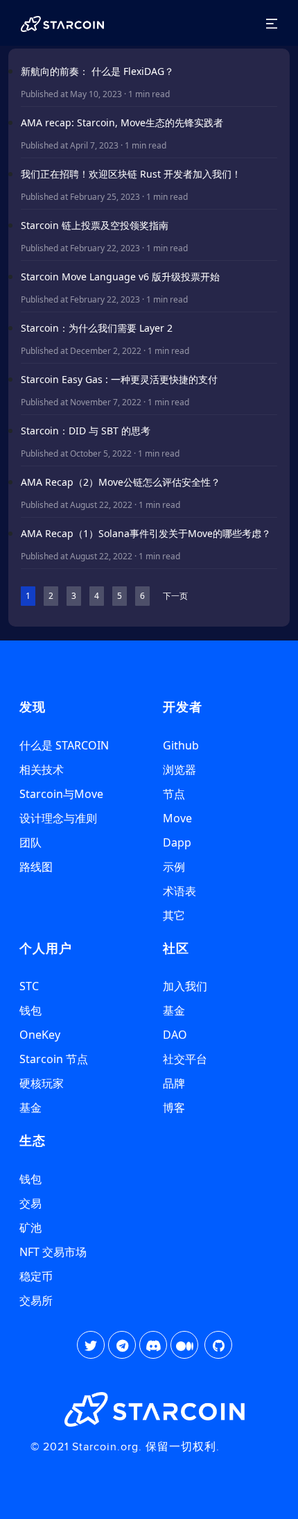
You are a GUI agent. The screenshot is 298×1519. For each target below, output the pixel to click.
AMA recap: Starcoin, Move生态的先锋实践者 (122, 122)
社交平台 (185, 1059)
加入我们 (185, 986)
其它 (174, 915)
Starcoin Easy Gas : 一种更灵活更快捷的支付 (119, 379)
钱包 (30, 1010)
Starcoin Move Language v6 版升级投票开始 (120, 276)
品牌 (174, 1083)
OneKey (39, 1034)
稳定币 (36, 1276)
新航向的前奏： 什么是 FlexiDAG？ (97, 71)
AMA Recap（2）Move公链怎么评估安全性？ (120, 482)
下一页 (175, 596)
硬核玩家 (41, 1083)
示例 (174, 866)
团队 (30, 842)
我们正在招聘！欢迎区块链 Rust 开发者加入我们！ (131, 173)
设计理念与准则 (58, 818)
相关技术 (41, 769)
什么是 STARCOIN (64, 745)
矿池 (30, 1227)
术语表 (179, 891)
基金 (30, 1107)
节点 (174, 793)
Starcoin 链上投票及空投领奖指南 (94, 225)
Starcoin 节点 (53, 1059)
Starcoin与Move (61, 793)
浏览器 (179, 769)
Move (177, 818)
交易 (30, 1203)
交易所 (36, 1300)
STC (29, 986)
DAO (175, 1034)
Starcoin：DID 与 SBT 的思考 (85, 430)
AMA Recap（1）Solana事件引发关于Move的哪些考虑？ (146, 533)
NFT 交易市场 (53, 1251)
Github (181, 745)
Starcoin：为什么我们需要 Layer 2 (97, 327)
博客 (174, 1107)
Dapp (177, 842)
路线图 (36, 866)
